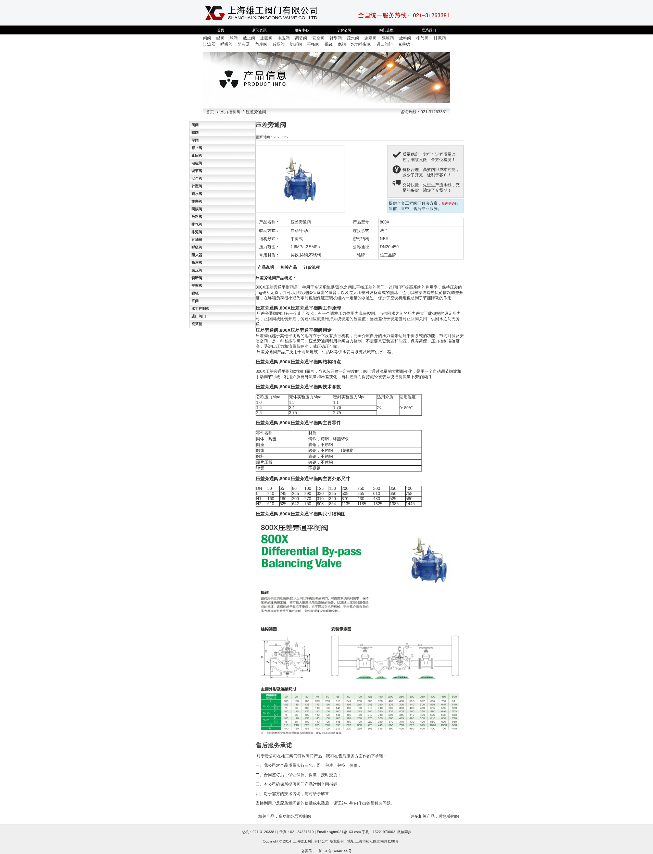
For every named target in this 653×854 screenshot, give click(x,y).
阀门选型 (386, 30)
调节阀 (197, 171)
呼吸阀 (197, 247)
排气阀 (197, 224)
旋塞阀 (197, 201)
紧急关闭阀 (449, 816)
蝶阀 (195, 132)
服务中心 (302, 30)
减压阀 (197, 270)
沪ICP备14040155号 (335, 851)
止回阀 (197, 155)
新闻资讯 (259, 30)
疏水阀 (197, 194)
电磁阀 (197, 163)
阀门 (311, 841)
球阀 (195, 140)
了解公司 (344, 30)
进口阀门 (199, 316)
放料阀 (197, 217)
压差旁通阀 (301, 222)
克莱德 (197, 324)
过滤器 (197, 240)
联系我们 (429, 30)
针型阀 (197, 186)
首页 (220, 30)
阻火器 (197, 255)
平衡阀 (197, 285)
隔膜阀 (197, 209)
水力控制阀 (230, 112)
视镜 (195, 293)
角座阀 (197, 263)
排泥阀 (197, 232)
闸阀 (195, 125)
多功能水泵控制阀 (295, 816)
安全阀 (197, 178)
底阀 (195, 301)
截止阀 (197, 148)
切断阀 (197, 278)
